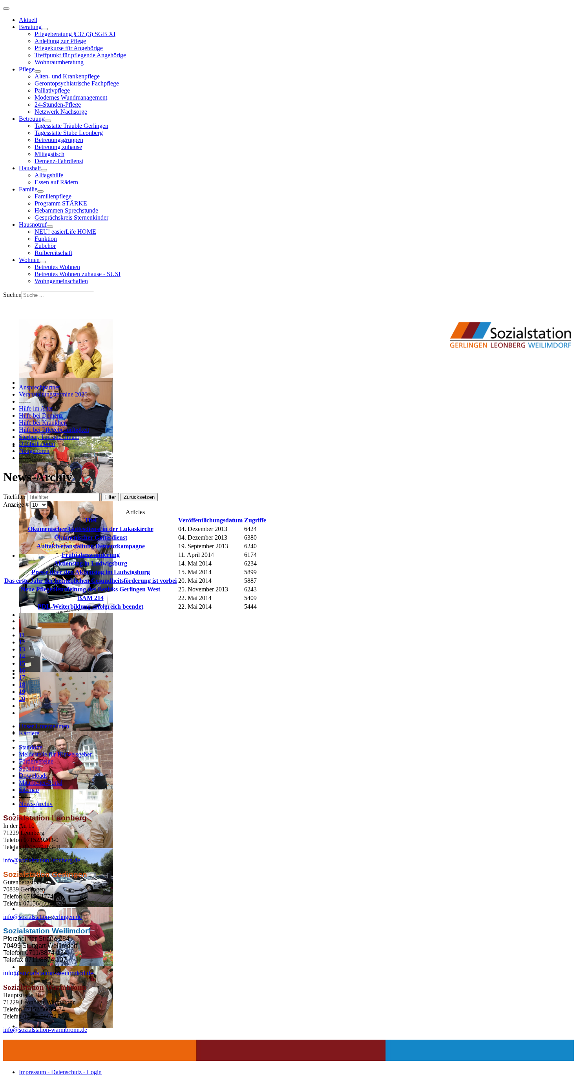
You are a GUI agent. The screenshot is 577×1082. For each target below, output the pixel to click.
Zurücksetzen (139, 497)
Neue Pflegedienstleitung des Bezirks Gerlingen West (90, 589)
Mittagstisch (49, 154)
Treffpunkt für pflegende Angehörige (80, 55)
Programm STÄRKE (61, 203)
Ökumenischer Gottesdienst (90, 537)
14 (22, 656)
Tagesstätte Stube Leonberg (69, 132)
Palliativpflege (52, 90)
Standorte (30, 747)
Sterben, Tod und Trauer (49, 436)
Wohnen (29, 259)
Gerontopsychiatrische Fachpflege (77, 83)
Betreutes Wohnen (57, 267)
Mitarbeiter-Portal (40, 782)
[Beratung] (45, 29)
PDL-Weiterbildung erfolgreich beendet (90, 606)
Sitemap (29, 789)
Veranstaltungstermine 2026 (53, 394)
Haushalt (30, 168)
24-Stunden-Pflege (58, 104)
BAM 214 (91, 598)
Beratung (30, 27)
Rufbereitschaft (53, 252)
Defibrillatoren (37, 443)
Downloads (33, 775)
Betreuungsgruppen (59, 139)
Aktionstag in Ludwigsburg (90, 563)
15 (22, 663)
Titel (90, 520)
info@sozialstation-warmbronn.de (45, 1029)
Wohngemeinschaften (61, 281)
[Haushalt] (44, 170)
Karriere (29, 733)
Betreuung (32, 118)
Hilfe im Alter (36, 408)
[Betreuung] (48, 121)
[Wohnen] (43, 262)
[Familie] (40, 191)
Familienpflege (53, 196)
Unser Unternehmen (44, 726)
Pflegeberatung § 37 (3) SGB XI (75, 34)
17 (22, 677)
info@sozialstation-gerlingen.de (42, 916)
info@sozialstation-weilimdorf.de (48, 973)
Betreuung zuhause (58, 147)
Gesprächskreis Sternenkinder (71, 217)
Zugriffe (255, 520)
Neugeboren (34, 450)
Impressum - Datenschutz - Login (60, 1072)
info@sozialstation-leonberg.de (41, 860)
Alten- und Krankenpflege (67, 76)
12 (22, 642)
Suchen (12, 294)
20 (22, 698)
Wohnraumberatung (59, 62)
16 (22, 670)
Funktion (46, 238)
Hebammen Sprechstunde (66, 210)
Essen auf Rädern (56, 182)
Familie (28, 189)
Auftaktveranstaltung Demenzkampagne (91, 546)
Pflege (27, 69)
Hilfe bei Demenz (41, 415)
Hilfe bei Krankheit (43, 422)
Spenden (29, 768)
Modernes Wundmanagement (71, 97)
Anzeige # (16, 504)
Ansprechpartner (39, 387)
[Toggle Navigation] (6, 8)
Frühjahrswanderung (91, 554)
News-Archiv (36, 803)
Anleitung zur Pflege (60, 41)
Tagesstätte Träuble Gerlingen (71, 125)
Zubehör (45, 245)
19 (22, 691)
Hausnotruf (33, 224)
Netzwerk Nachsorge (61, 111)
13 (22, 649)
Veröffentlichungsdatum (210, 520)
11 (22, 635)
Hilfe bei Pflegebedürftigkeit (54, 429)
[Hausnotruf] (50, 226)
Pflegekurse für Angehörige (69, 48)
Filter (110, 497)
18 (22, 684)
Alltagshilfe (49, 175)
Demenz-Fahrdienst (59, 161)
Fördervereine (36, 761)
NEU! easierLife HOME (65, 231)
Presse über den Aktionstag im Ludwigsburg (90, 572)
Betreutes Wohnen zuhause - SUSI (78, 274)
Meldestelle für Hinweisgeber (55, 754)
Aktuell (28, 19)
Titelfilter (15, 496)
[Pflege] (38, 71)
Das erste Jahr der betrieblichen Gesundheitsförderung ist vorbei (90, 580)
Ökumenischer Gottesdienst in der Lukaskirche (90, 529)
